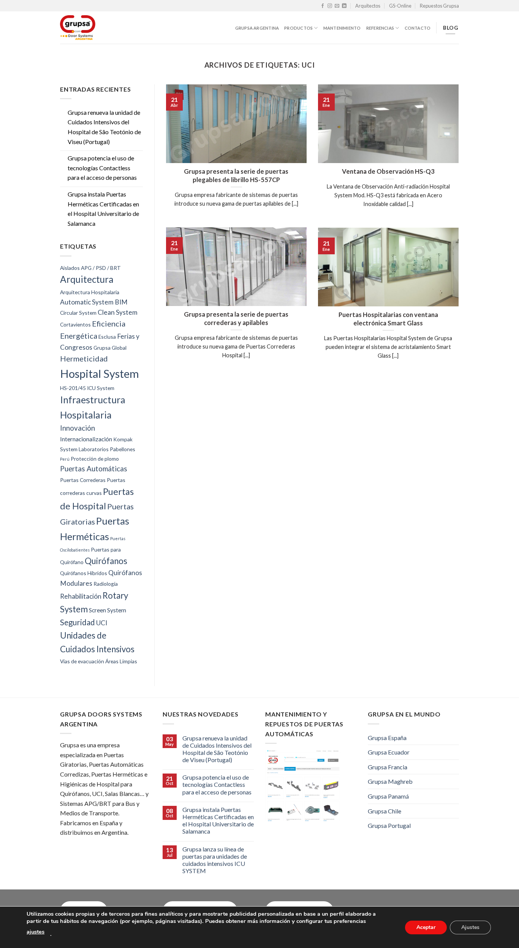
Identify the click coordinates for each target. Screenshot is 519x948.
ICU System (100, 388)
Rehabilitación (80, 596)
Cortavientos (75, 324)
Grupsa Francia (387, 766)
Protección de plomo (95, 458)
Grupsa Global (110, 347)
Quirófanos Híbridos (83, 573)
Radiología (105, 583)
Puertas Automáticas (93, 468)
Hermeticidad (84, 358)
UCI (101, 623)
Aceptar (425, 927)
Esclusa (107, 336)
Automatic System (87, 302)
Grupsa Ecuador (389, 752)
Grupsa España (387, 737)
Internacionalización (86, 438)
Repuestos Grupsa (439, 6)
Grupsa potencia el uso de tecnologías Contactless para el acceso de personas (102, 167)
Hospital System (99, 373)
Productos (298, 27)
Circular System (78, 312)
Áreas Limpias (121, 661)
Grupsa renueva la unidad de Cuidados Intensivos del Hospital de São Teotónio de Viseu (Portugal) (104, 127)
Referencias (380, 27)
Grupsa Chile (384, 811)
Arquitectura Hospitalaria (89, 292)
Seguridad (77, 622)
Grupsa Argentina (257, 27)
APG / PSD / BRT (101, 268)
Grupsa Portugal (389, 825)
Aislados (70, 268)
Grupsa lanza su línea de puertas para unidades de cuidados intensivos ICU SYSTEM (214, 860)
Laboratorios (94, 449)
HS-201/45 (73, 388)
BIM (121, 302)
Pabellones (122, 449)
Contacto (418, 27)
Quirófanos (106, 561)
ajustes (35, 931)
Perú (65, 459)
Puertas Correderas (83, 480)
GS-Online (400, 6)
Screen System (107, 610)
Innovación (77, 428)
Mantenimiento (342, 27)
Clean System (118, 312)
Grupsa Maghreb (390, 781)
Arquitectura (87, 279)
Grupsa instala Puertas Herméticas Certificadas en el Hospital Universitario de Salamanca (103, 208)
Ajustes (470, 927)
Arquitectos (367, 6)
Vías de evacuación (82, 661)
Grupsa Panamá (388, 796)
